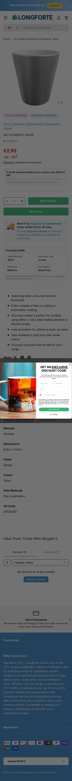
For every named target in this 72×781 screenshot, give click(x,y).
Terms (40, 405)
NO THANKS (54, 414)
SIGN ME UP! (54, 409)
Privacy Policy (62, 403)
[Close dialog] (70, 364)
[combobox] (42, 395)
